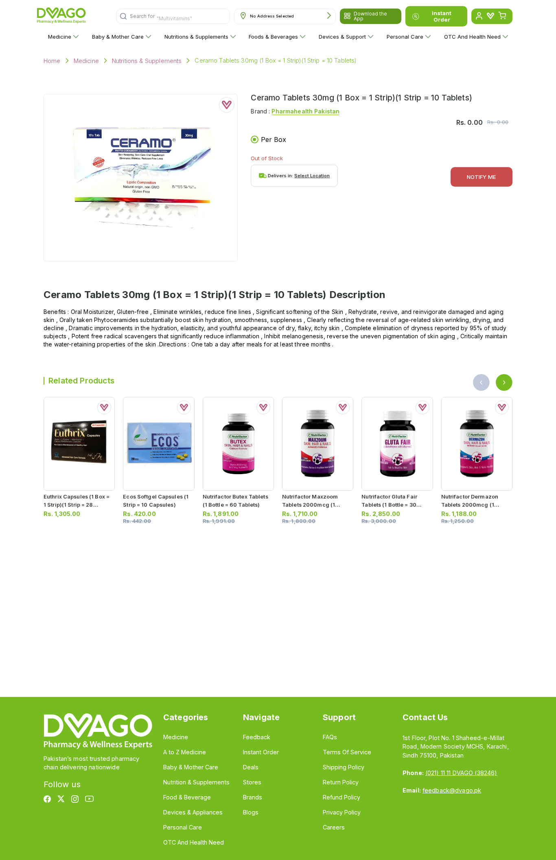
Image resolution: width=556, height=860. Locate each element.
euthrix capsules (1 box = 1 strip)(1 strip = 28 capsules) (76, 504)
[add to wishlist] (226, 105)
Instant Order (441, 16)
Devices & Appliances (193, 812)
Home (52, 60)
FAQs (330, 737)
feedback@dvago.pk (451, 790)
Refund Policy (341, 797)
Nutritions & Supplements (196, 36)
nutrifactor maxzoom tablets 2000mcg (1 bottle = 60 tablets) (310, 504)
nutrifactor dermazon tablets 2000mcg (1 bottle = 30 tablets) (469, 504)
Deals (250, 767)
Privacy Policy (342, 812)
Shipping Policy (343, 767)
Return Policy (341, 782)
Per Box (273, 139)
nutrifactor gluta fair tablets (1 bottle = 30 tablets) (389, 504)
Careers (334, 827)
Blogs (250, 812)
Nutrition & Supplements (196, 782)
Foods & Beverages (273, 36)
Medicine (59, 36)
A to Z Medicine (184, 752)
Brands (252, 797)
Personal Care (405, 36)
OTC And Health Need (472, 36)
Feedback (256, 737)
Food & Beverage (187, 797)
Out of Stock (267, 158)
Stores (252, 782)
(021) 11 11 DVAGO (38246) (461, 772)
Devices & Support (342, 36)
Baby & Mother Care (118, 36)
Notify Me (481, 177)
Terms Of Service (347, 752)
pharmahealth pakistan (305, 111)
